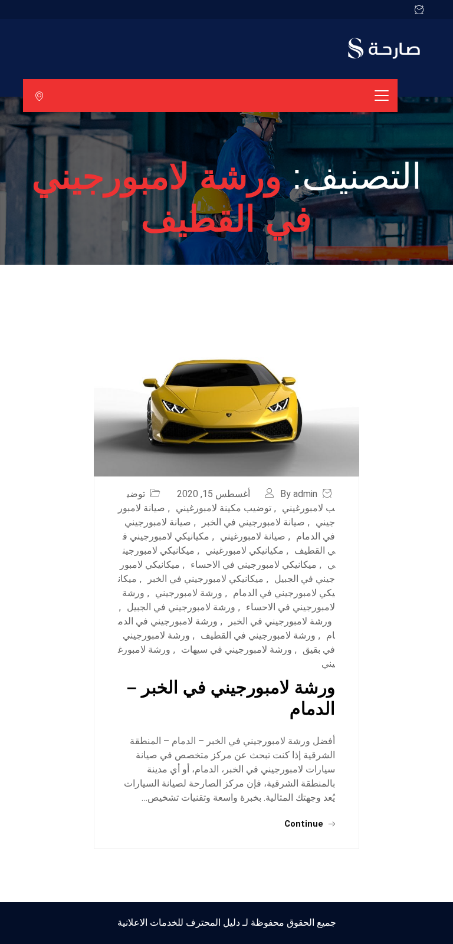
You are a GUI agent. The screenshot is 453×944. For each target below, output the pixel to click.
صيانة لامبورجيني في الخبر (253, 522)
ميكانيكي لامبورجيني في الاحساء (254, 564)
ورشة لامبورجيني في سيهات (236, 649)
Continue (305, 823)
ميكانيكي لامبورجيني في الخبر (205, 578)
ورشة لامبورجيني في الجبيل (181, 607)
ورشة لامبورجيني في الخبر (280, 621)
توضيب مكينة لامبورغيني (223, 508)
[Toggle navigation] (382, 95)
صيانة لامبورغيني (252, 536)
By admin (298, 493)
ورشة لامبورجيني (188, 592)
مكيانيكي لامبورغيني (244, 550)
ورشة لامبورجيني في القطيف (258, 635)
